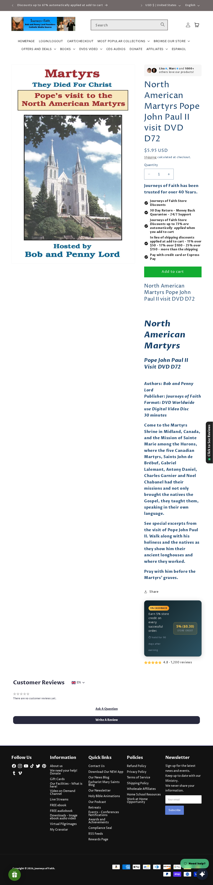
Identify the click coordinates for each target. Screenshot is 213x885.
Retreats (94, 807)
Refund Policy (136, 766)
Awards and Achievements (98, 821)
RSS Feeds (95, 833)
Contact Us (96, 766)
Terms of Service (138, 777)
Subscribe (174, 810)
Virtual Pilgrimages (63, 824)
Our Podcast (97, 802)
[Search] (163, 25)
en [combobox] (79, 683)
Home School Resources (144, 794)
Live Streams (59, 799)
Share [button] (154, 592)
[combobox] (129, 25)
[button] (123, 41)
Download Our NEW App (105, 772)
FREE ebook (58, 805)
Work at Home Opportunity (137, 801)
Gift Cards (57, 779)
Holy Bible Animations (104, 796)
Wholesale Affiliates (141, 789)
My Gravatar (59, 829)
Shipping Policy (138, 783)
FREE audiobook (61, 811)
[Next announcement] (141, 5)
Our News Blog (98, 777)
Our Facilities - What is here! (66, 785)
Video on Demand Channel (62, 792)
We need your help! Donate (63, 772)
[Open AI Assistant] (202, 874)
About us (56, 766)
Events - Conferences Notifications (103, 814)
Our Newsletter (99, 790)
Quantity (151, 165)
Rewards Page (98, 839)
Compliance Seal (100, 828)
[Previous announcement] (12, 5)
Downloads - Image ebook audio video (63, 817)
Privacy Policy (136, 772)
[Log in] (188, 25)
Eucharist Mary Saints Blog (104, 784)
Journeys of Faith (44, 868)
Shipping (150, 157)
